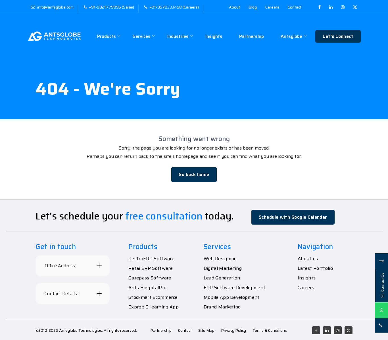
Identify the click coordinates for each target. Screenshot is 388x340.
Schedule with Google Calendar (293, 217)
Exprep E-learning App (153, 307)
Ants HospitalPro (147, 287)
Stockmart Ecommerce (153, 297)
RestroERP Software (151, 258)
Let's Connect (338, 36)
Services (142, 36)
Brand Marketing (222, 307)
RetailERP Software (150, 268)
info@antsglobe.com (55, 7)
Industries (178, 36)
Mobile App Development (232, 297)
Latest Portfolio (315, 268)
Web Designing (220, 258)
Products (106, 36)
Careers (306, 287)
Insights (213, 36)
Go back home (194, 174)
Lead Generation (222, 278)
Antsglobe (291, 36)
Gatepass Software (149, 278)
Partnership (251, 36)
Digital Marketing (223, 268)
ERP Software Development (235, 287)
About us (308, 258)
